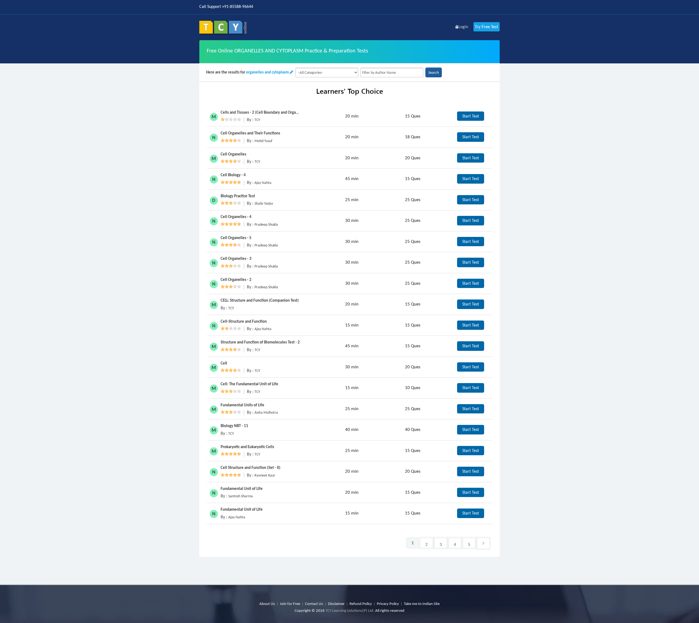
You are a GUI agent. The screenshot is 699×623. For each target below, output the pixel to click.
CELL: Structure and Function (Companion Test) (260, 300)
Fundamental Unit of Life (242, 488)
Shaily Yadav (263, 203)
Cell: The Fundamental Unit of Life (249, 383)
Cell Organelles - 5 (236, 237)
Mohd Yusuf (263, 141)
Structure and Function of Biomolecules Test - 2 (260, 342)
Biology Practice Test (238, 195)
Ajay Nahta (262, 182)
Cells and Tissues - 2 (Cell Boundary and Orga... (260, 112)
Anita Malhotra (266, 412)
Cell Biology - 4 (233, 174)
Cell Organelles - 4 (236, 216)
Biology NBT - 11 (234, 425)
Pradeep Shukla (266, 224)
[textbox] (391, 72)
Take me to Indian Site (422, 603)
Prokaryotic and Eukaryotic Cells (247, 446)
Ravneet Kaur (264, 475)
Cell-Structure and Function (244, 321)
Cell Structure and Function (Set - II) (250, 467)
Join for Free (290, 603)
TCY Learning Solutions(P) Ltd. (349, 610)
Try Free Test (486, 27)
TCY (257, 119)
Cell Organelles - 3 (236, 258)
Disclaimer (336, 603)
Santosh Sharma (240, 496)
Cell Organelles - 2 (236, 279)
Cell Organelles (233, 154)
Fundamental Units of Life (242, 404)
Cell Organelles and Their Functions (250, 133)
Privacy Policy (388, 603)
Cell (224, 363)
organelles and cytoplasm (267, 72)
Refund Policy (361, 603)
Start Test (470, 116)
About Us (267, 603)
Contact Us (314, 603)
